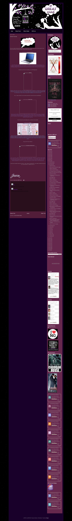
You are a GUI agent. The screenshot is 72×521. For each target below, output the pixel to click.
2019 (50, 160)
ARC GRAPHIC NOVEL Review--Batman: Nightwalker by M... (55, 220)
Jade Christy (52, 306)
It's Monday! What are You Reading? (55, 171)
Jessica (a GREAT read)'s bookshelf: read (53, 274)
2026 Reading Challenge (54, 141)
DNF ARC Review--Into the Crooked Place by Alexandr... (55, 212)
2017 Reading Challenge (54, 465)
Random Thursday (52, 165)
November (51, 163)
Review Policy (18, 31)
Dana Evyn (52, 287)
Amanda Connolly (53, 319)
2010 (50, 248)
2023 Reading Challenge (54, 412)
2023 (50, 155)
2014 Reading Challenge (54, 493)
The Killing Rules (52, 277)
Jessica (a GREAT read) (54, 142)
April (50, 232)
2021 (50, 158)
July (50, 228)
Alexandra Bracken (53, 314)
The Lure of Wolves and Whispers (52, 318)
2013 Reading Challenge (54, 502)
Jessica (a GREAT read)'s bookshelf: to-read (53, 302)
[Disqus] (28, 196)
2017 (50, 239)
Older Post (43, 213)
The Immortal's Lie (52, 305)
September (51, 225)
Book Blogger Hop (52, 177)
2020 (50, 159)
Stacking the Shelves (53, 173)
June (50, 229)
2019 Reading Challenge (54, 447)
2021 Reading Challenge (54, 430)
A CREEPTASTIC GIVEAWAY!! (54, 187)
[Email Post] (24, 180)
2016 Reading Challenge (54, 474)
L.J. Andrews (52, 310)
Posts (50, 136)
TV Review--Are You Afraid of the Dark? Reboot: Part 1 (55, 199)
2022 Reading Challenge (54, 421)
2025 (50, 152)
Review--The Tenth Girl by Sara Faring (55, 172)
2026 (50, 151)
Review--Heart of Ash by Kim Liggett (55, 167)
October (51, 164)
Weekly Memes (26, 31)
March (51, 233)
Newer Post (12, 213)
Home (12, 31)
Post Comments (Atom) (18, 215)
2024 (50, 154)
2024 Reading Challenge (54, 403)
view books (59, 147)
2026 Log (34, 31)
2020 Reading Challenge (54, 439)
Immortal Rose (51, 313)
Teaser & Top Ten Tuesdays (54, 169)
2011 (50, 247)
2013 (50, 244)
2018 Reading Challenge (54, 456)
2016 (50, 240)
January (51, 236)
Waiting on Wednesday (53, 168)
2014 (50, 243)
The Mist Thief (51, 309)
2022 (50, 156)
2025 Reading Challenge (54, 394)
